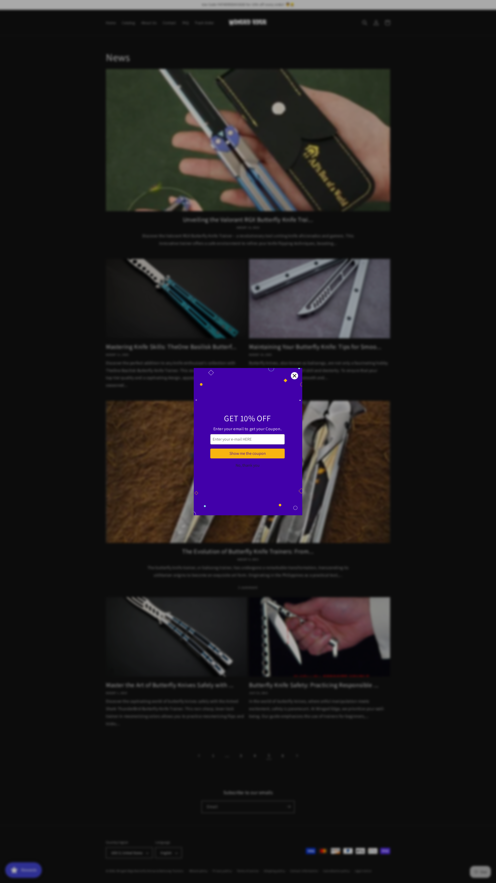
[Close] (294, 375)
